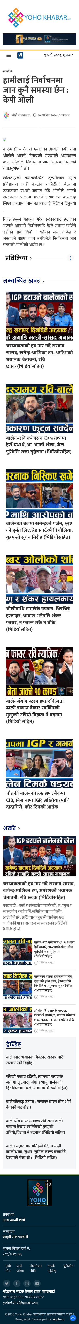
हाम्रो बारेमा (20, 1269)
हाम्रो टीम (8, 1269)
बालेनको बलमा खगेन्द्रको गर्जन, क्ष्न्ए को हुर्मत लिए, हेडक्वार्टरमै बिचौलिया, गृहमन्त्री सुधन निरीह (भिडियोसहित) (39, 530)
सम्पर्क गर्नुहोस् (51, 1269)
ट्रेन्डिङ (13, 1044)
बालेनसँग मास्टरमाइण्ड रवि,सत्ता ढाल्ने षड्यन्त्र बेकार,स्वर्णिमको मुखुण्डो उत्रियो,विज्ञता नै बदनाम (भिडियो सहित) (35, 711)
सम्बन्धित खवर (21, 280)
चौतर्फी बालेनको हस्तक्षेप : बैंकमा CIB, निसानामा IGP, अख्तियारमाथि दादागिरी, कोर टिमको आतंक (38, 800)
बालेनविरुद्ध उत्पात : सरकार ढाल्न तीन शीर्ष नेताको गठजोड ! (38, 1104)
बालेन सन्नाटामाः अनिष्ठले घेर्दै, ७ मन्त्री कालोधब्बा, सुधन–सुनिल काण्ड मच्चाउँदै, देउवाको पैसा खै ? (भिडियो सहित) (36, 1152)
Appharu (58, 1319)
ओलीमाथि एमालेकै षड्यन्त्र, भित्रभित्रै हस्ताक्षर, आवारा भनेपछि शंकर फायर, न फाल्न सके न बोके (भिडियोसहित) (38, 619)
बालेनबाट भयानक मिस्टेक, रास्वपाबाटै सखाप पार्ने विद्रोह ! (34, 1060)
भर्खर (10, 828)
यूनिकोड (68, 1266)
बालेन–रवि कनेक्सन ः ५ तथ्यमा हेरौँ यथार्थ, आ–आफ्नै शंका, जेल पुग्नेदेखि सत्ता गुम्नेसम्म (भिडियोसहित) (39, 445)
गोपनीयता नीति (36, 1269)
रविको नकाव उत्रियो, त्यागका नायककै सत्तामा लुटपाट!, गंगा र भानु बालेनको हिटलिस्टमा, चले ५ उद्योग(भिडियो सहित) (37, 1082)
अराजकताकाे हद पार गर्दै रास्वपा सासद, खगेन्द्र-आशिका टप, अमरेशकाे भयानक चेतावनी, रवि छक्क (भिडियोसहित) (39, 356)
